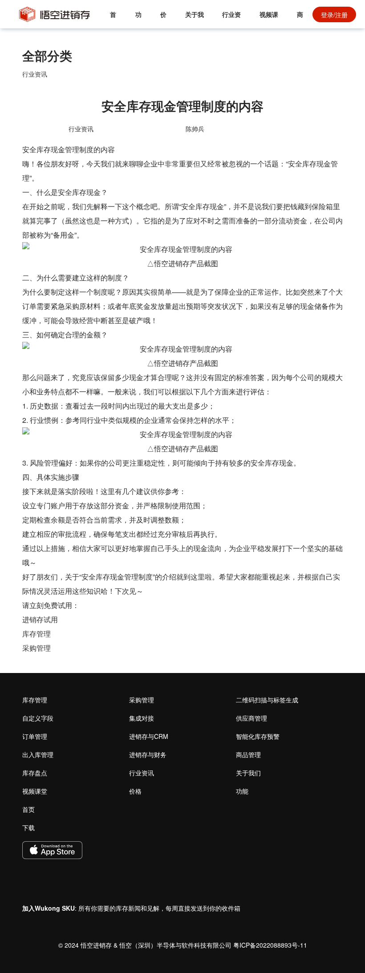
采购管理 (36, 648)
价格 (163, 19)
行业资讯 (231, 19)
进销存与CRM (148, 736)
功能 (138, 19)
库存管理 (36, 633)
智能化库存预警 (258, 736)
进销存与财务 (147, 754)
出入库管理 (37, 754)
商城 (300, 19)
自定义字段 (37, 718)
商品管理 (248, 754)
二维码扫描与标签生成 (267, 699)
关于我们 (194, 19)
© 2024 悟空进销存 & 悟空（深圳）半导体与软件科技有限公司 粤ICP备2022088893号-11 (182, 945)
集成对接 (141, 718)
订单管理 (34, 736)
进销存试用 (40, 619)
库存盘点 (34, 772)
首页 (113, 19)
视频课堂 (269, 19)
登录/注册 (334, 14)
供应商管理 (251, 718)
